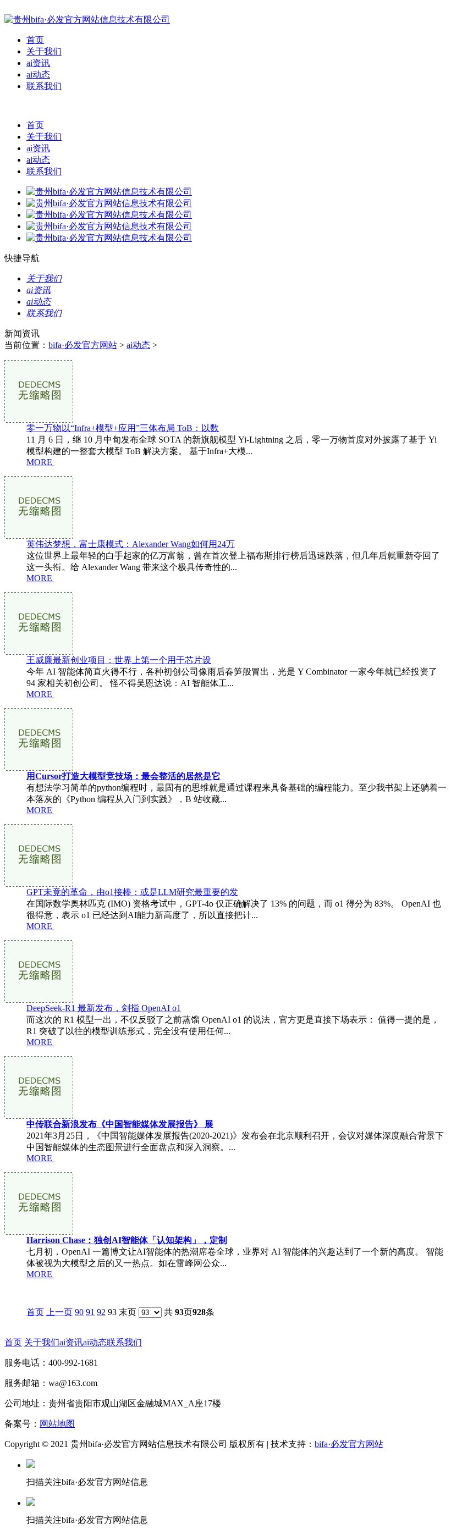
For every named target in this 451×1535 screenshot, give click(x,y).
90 (79, 1312)
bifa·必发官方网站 (82, 345)
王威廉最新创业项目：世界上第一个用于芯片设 (118, 660)
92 (101, 1312)
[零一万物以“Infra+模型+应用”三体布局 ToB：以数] (38, 419)
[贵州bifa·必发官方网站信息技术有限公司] (87, 19)
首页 (35, 40)
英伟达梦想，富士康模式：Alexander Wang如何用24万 (130, 544)
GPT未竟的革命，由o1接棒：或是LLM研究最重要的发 (132, 892)
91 (90, 1312)
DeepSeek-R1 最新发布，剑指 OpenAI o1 (103, 1008)
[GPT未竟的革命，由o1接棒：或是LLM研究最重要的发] (38, 883)
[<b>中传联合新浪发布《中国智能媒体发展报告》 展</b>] (38, 1115)
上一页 (59, 1312)
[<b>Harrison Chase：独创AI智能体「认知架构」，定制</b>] (38, 1231)
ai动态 (38, 74)
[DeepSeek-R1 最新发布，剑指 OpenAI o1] (38, 999)
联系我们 (44, 86)
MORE (39, 462)
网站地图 (57, 1423)
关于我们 (44, 51)
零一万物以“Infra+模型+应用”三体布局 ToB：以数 (122, 428)
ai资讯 (38, 63)
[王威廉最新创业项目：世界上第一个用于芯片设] (38, 651)
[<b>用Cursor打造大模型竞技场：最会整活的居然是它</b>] (38, 767)
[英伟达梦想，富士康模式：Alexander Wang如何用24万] (38, 535)
